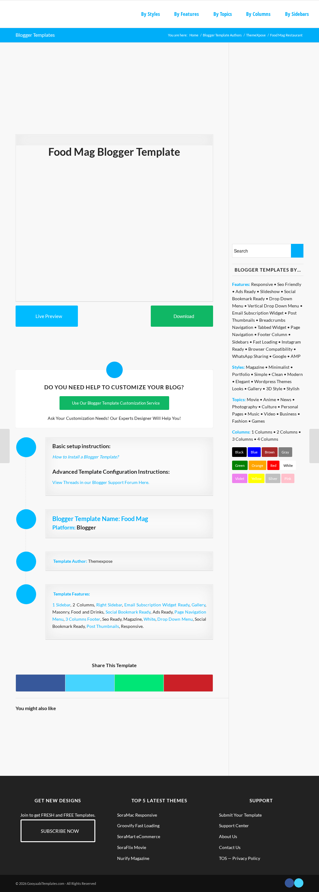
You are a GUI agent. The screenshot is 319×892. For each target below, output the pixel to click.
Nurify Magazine (133, 858)
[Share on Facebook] (40, 683)
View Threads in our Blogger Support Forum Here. (100, 482)
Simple (260, 374)
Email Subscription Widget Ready (156, 604)
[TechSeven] (200, 729)
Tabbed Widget (272, 327)
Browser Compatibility (270, 349)
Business (288, 413)
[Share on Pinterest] (188, 683)
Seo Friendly (289, 284)
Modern (295, 374)
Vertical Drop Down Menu (273, 305)
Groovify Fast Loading (138, 825)
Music (253, 413)
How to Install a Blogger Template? (85, 456)
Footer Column (272, 334)
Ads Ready (246, 291)
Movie (253, 399)
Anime (269, 399)
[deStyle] (101, 729)
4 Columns (267, 439)
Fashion (239, 421)
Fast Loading (265, 341)
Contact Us (229, 847)
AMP (296, 356)
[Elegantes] (52, 729)
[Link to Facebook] (289, 883)
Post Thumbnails (103, 626)
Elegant (243, 381)
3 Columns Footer (82, 619)
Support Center (234, 825)
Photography (244, 406)
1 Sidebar (61, 604)
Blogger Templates (35, 35)
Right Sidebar (109, 604)
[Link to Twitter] (298, 883)
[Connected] (27, 729)
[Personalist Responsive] (5, 446)
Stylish (293, 388)
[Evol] (151, 729)
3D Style (274, 388)
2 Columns (287, 431)
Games (258, 421)
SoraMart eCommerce (138, 836)
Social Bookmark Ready (128, 611)
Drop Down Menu (175, 619)
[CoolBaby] (175, 729)
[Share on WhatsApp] (139, 683)
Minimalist (279, 367)
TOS (223, 858)
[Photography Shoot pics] (76, 729)
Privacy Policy (246, 858)
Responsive (262, 284)
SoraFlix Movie (131, 847)
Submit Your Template (240, 815)
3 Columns (242, 439)
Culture (269, 406)
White (149, 619)
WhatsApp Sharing (250, 356)
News (285, 399)
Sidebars (240, 341)
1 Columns (261, 431)
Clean (277, 374)
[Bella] (126, 729)
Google (279, 356)
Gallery (198, 604)
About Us (228, 836)
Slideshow (270, 291)
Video (269, 413)
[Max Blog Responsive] (314, 446)
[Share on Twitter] (89, 683)
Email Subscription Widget (257, 313)
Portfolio (241, 374)
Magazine (255, 367)
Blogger (86, 527)
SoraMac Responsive (137, 815)
